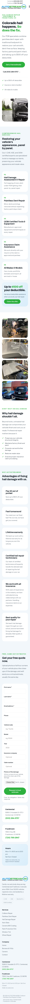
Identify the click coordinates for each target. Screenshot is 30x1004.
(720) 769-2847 (18, 3)
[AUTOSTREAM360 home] (14, 6)
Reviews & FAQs (7, 948)
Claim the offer (12, 301)
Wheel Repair (6, 935)
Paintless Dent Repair (9, 916)
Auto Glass (5, 923)
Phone (6, 715)
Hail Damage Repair (9, 919)
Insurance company (10, 753)
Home (4, 945)
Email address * (9, 706)
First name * (8, 687)
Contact (5, 955)
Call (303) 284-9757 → (11, 72)
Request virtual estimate (15, 791)
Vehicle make (8, 725)
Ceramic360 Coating (9, 926)
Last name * (8, 696)
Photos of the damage (13, 774)
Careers (5, 952)
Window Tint (6, 932)
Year (5, 744)
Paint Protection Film (9, 929)
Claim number (8, 762)
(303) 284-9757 (18, 1)
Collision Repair (7, 913)
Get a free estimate (13, 65)
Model (6, 734)
